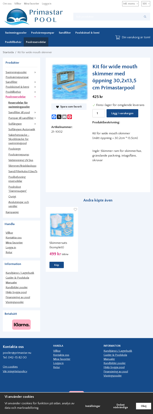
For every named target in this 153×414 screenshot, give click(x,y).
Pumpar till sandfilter (21, 118)
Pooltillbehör (13, 42)
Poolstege (14, 148)
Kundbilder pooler (17, 287)
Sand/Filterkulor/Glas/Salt (22, 171)
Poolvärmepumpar (42, 32)
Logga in (46, 3)
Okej (143, 406)
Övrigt (12, 196)
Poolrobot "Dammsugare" (17, 189)
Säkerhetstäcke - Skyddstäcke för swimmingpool (18, 139)
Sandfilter (65, 32)
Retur (9, 252)
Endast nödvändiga (120, 406)
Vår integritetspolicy (15, 371)
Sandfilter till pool (19, 112)
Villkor (17, 3)
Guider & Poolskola (17, 277)
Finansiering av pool (18, 297)
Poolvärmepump (18, 154)
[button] (56, 265)
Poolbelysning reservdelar (17, 179)
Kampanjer (12, 212)
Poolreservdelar (36, 42)
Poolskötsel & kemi (87, 32)
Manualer (11, 282)
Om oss (7, 3)
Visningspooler (15, 302)
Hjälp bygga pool (16, 292)
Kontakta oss (14, 237)
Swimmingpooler (16, 32)
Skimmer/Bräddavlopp (22, 165)
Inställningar (92, 406)
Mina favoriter (31, 3)
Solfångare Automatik (21, 129)
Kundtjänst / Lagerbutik (20, 272)
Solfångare (15, 123)
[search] (145, 17)
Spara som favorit (70, 106)
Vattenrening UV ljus (20, 160)
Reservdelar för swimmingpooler (19, 104)
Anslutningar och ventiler (18, 204)
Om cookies (10, 366)
